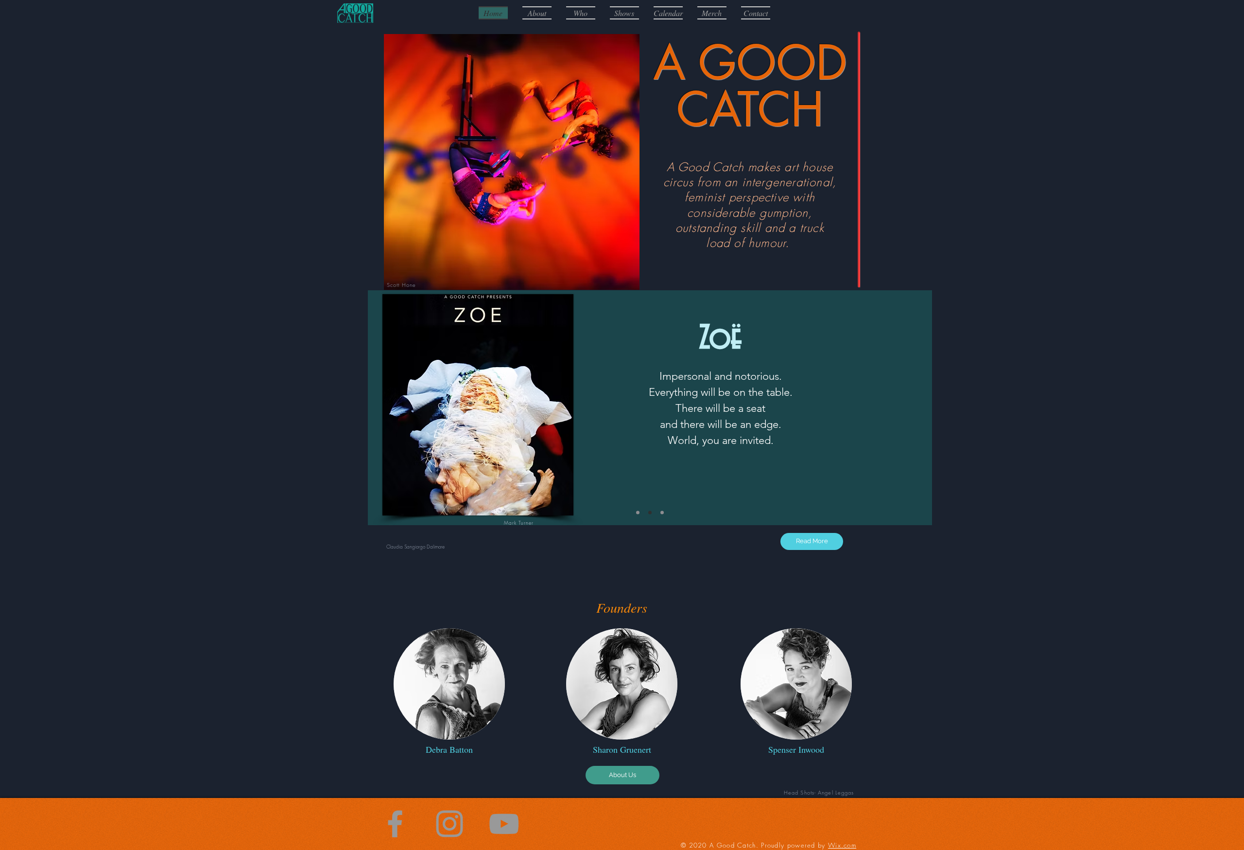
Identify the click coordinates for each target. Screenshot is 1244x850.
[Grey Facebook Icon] (395, 824)
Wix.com (842, 845)
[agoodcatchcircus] (449, 824)
